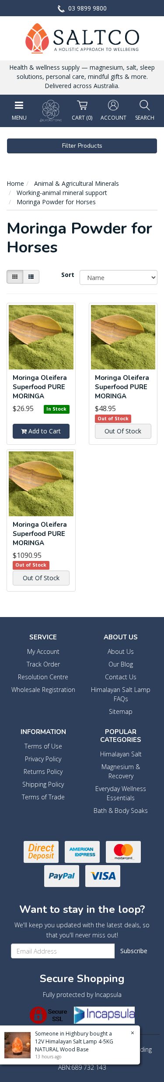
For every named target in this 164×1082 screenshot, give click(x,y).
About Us (121, 651)
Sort (67, 274)
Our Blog (120, 664)
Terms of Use (43, 746)
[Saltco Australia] (82, 37)
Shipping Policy (43, 784)
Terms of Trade (43, 797)
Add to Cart (44, 431)
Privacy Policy (43, 759)
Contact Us (120, 677)
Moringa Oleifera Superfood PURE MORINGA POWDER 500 (40, 391)
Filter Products (82, 146)
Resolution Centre (43, 677)
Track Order (43, 664)
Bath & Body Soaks (121, 810)
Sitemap (121, 711)
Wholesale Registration (43, 689)
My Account (43, 651)
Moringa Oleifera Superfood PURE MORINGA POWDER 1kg (122, 391)
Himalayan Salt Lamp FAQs (120, 694)
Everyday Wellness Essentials (120, 793)
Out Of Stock (123, 431)
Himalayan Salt (121, 754)
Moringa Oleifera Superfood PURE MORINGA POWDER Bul (40, 538)
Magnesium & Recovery (120, 771)
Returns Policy (43, 771)
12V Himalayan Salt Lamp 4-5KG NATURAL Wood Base (74, 1045)
